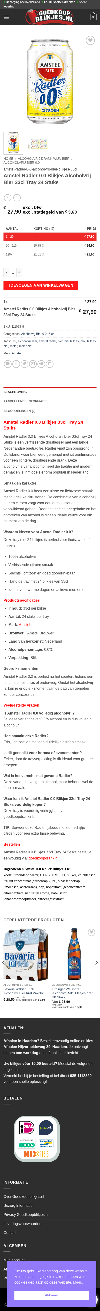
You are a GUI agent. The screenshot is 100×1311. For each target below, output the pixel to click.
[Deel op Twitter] (24, 364)
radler (13, 346)
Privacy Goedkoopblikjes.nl (26, 1215)
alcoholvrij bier (27, 341)
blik (83, 341)
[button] (6, 17)
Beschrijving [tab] (15, 392)
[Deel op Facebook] (16, 364)
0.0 (14, 341)
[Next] (89, 81)
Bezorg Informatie (18, 1205)
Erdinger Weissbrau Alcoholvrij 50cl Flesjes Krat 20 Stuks (72, 993)
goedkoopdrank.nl (43, 858)
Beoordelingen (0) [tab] (19, 411)
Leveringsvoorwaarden (22, 1224)
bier (60, 341)
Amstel (16, 353)
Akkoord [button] (51, 1295)
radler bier (25, 346)
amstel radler (47, 341)
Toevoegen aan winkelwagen (40, 285)
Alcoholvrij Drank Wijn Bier (44, 158)
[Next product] (7, 197)
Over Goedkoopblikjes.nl (23, 1197)
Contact (9, 1233)
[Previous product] (16, 197)
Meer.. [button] (78, 1282)
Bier (51, 334)
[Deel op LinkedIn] (49, 364)
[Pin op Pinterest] (41, 364)
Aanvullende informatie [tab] (25, 401)
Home (8, 158)
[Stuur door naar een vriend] (33, 364)
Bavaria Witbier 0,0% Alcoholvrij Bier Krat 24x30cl (23, 991)
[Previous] (11, 81)
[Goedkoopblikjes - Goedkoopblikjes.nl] (50, 17)
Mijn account (13, 1260)
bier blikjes (71, 341)
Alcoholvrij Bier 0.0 (21, 162)
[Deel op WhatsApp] (8, 364)
